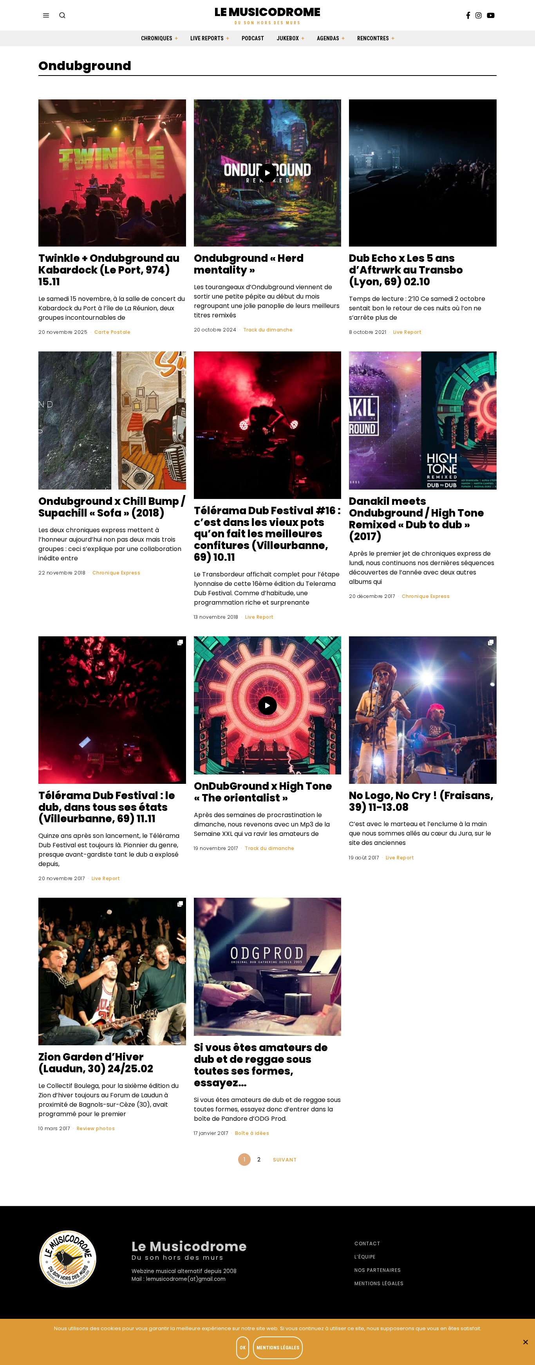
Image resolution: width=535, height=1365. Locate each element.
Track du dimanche (268, 329)
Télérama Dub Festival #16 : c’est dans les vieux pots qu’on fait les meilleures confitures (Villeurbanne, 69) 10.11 (267, 534)
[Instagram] (479, 15)
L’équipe (365, 1256)
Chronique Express (116, 572)
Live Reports (207, 38)
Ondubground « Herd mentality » (249, 264)
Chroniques (156, 38)
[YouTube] (491, 15)
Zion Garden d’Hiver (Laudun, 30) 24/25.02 (95, 1063)
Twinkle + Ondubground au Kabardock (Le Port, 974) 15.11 (108, 270)
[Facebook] (468, 15)
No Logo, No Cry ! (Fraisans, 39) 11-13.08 (421, 801)
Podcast (253, 38)
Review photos (96, 1128)
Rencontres (373, 38)
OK (243, 1348)
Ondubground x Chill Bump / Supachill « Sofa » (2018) (111, 507)
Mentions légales (379, 1283)
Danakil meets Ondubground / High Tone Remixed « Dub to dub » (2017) (416, 519)
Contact (367, 1243)
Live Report (407, 332)
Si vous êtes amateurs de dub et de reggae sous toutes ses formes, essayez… (261, 1065)
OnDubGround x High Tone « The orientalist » (263, 792)
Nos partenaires (377, 1270)
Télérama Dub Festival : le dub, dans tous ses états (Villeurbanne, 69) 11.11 (106, 807)
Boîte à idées (252, 1133)
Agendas (328, 38)
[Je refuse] (525, 1342)
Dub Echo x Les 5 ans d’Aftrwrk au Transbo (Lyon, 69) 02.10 (406, 270)
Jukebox (288, 38)
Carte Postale (112, 332)
